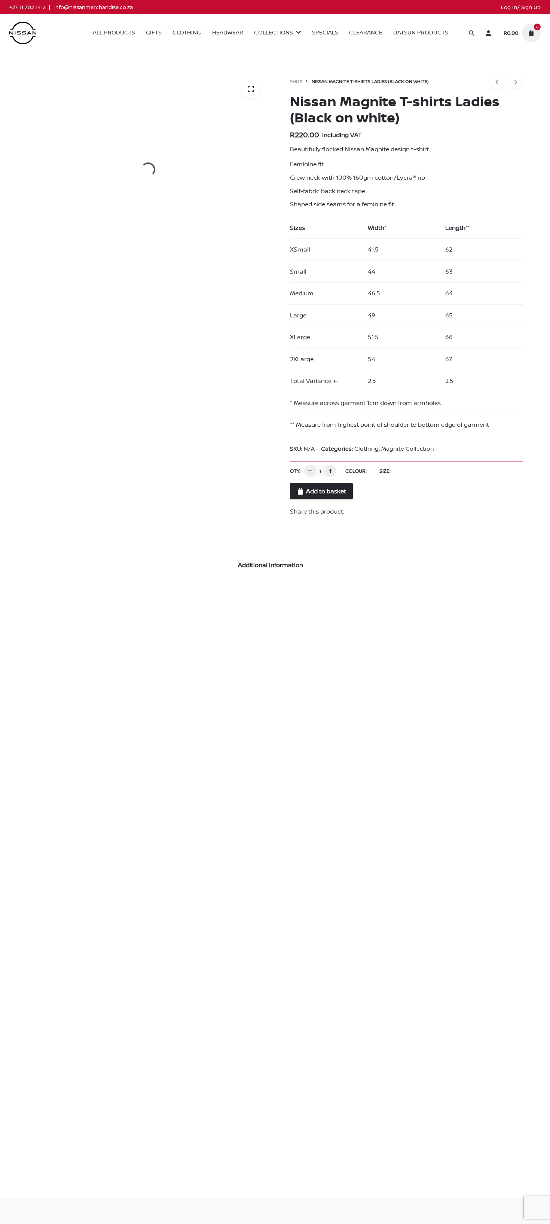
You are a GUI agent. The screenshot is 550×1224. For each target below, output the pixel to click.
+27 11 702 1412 (27, 7)
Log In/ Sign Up (521, 7)
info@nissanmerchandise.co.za (93, 7)
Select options (47, 813)
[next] (515, 81)
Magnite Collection (499, 54)
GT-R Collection (75, 787)
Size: (385, 471)
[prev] (496, 81)
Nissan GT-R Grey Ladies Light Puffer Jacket (93, 796)
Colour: (356, 471)
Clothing (457, 54)
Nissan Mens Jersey (226, 796)
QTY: (295, 471)
